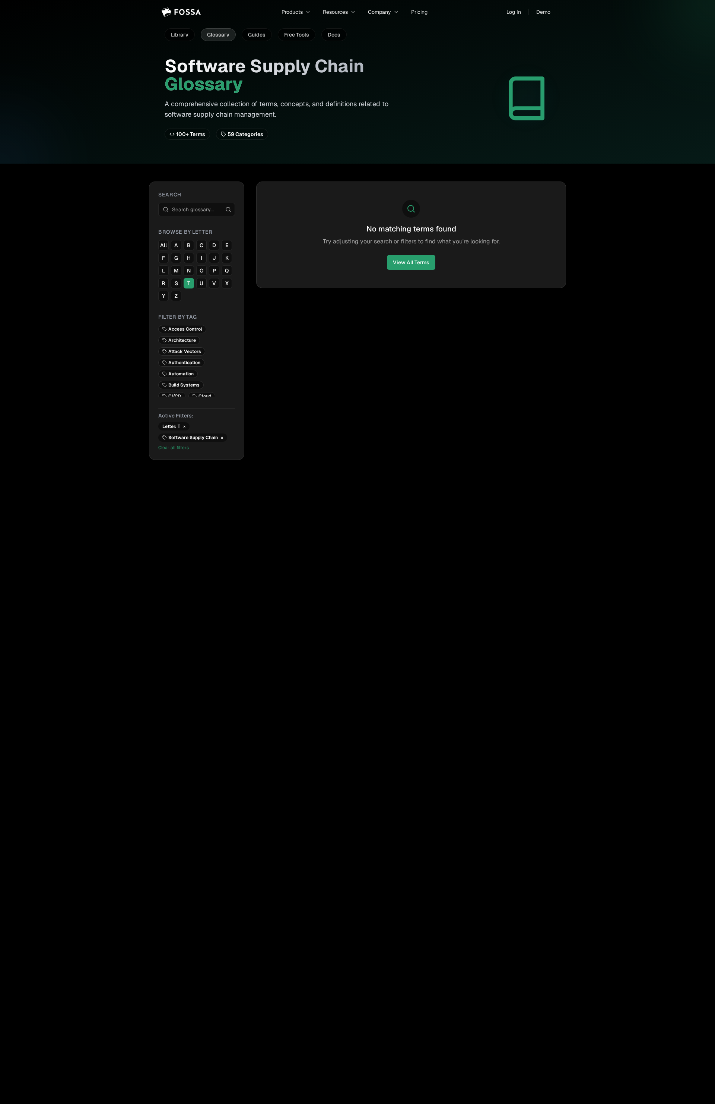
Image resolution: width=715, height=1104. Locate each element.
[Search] (228, 209)
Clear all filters (173, 448)
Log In (513, 12)
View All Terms (411, 262)
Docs (334, 34)
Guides (257, 34)
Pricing (419, 12)
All (163, 245)
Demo (543, 12)
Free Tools (296, 34)
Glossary (218, 34)
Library (179, 34)
